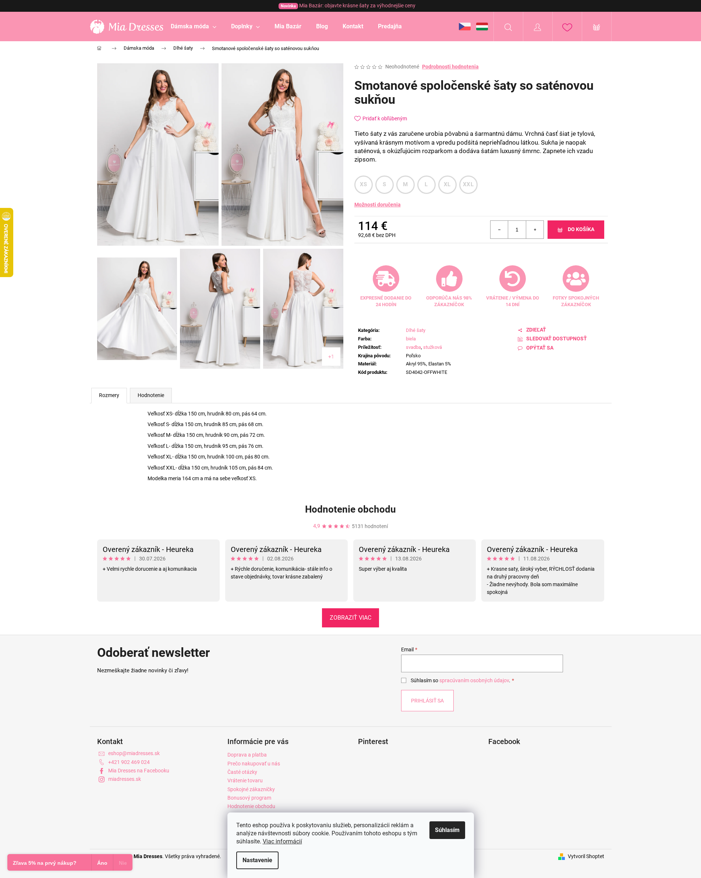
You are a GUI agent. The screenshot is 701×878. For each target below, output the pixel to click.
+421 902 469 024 (129, 762)
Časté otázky (242, 772)
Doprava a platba (247, 755)
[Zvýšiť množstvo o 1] (535, 229)
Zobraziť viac (350, 617)
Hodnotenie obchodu (350, 509)
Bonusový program (249, 798)
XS (363, 184)
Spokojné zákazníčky (251, 789)
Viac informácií (282, 841)
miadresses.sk (124, 779)
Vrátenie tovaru (245, 780)
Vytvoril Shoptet (586, 856)
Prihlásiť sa (427, 701)
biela (411, 338)
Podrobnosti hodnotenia (450, 67)
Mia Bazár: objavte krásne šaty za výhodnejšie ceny (348, 5)
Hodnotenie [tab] (151, 395)
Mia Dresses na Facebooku (138, 770)
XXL (468, 184)
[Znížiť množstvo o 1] (499, 229)
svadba (413, 347)
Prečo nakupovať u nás (253, 764)
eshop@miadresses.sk (134, 753)
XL (447, 184)
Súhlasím (447, 829)
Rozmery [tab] (109, 395)
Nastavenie (257, 860)
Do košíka (581, 229)
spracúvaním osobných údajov (474, 680)
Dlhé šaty (415, 330)
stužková (432, 347)
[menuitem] (193, 26)
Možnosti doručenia (377, 205)
